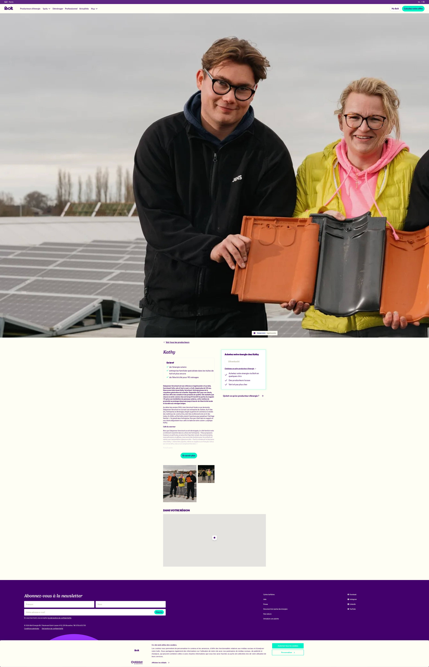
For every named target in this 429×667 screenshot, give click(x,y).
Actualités (84, 8)
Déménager (58, 8)
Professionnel (71, 8)
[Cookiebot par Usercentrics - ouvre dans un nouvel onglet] (137, 662)
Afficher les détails (159, 663)
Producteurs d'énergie (30, 8)
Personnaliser (286, 652)
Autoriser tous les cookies (288, 646)
